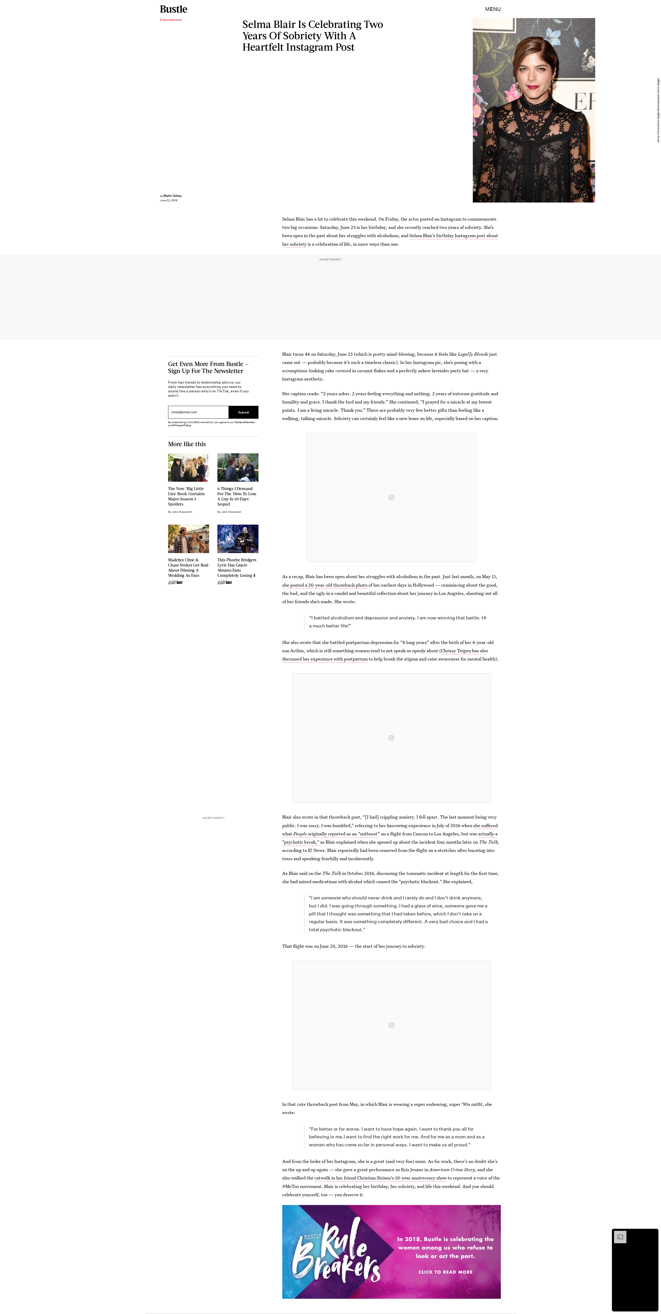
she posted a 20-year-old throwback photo (324, 585)
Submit (243, 412)
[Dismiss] (653, 1233)
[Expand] (617, 1233)
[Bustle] (173, 9)
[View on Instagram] (391, 497)
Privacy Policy (182, 425)
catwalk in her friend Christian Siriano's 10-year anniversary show (380, 1178)
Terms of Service (244, 422)
